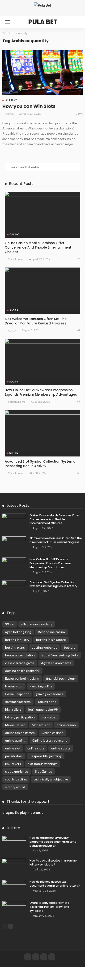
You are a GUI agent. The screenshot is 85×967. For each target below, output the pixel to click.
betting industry (17, 640)
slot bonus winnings (42, 764)
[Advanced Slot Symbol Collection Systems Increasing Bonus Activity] (42, 433)
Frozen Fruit (14, 686)
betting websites (44, 647)
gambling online (41, 686)
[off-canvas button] (7, 22)
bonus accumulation (20, 655)
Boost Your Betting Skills (60, 655)
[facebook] (27, 956)
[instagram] (51, 956)
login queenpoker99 (43, 709)
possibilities (14, 756)
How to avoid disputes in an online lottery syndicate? (53, 862)
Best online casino (51, 632)
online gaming (15, 740)
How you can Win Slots (28, 106)
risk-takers (13, 764)
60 (78, 473)
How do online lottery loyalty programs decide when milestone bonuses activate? (53, 842)
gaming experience (50, 694)
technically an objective (51, 779)
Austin (9, 114)
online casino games (20, 733)
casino (14, 234)
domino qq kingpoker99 (22, 671)
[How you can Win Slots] (42, 72)
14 (78, 259)
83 (78, 401)
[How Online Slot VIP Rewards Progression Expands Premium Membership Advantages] (42, 362)
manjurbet (49, 717)
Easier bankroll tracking (22, 678)
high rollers (13, 709)
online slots (35, 748)
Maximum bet (15, 725)
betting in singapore (51, 640)
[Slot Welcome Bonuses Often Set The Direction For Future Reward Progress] (42, 290)
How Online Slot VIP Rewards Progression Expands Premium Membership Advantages (41, 392)
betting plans (15, 647)
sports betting (16, 779)
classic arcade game (19, 663)
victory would (15, 787)
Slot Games (43, 771)
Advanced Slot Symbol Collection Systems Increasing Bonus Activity (40, 463)
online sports (61, 748)
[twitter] (35, 956)
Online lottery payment (49, 740)
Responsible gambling (46, 756)
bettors (69, 647)
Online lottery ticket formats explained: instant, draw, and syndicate (49, 907)
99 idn (9, 624)
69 (78, 330)
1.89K (79, 113)
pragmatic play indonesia (22, 812)
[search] (76, 22)
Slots (13, 310)
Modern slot (41, 725)
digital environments (56, 663)
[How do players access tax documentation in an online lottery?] (14, 887)
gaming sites (47, 702)
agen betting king (18, 632)
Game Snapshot (17, 694)
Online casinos (52, 733)
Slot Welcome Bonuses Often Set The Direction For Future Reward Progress (35, 321)
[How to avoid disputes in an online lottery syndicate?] (14, 866)
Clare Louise (16, 259)
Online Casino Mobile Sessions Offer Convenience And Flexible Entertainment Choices (38, 247)
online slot (13, 748)
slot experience (16, 771)
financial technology (61, 678)
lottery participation (20, 717)
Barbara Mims (17, 401)
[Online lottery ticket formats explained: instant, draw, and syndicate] (14, 908)
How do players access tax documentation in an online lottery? (55, 884)
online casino (66, 725)
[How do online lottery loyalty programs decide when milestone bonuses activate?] (14, 843)
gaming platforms (18, 702)
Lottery (11, 100)
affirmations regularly (36, 624)
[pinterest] (43, 956)
